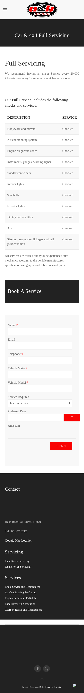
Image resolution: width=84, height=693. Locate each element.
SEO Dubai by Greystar (51, 687)
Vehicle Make (17, 368)
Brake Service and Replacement (22, 586)
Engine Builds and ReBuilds (20, 598)
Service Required (18, 397)
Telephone (14, 354)
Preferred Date (17, 411)
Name (12, 325)
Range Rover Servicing (17, 566)
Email (11, 339)
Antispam (14, 425)
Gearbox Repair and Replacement (23, 609)
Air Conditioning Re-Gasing (20, 592)
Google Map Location (18, 540)
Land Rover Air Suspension (20, 603)
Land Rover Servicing (17, 561)
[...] (72, 417)
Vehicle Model (17, 382)
